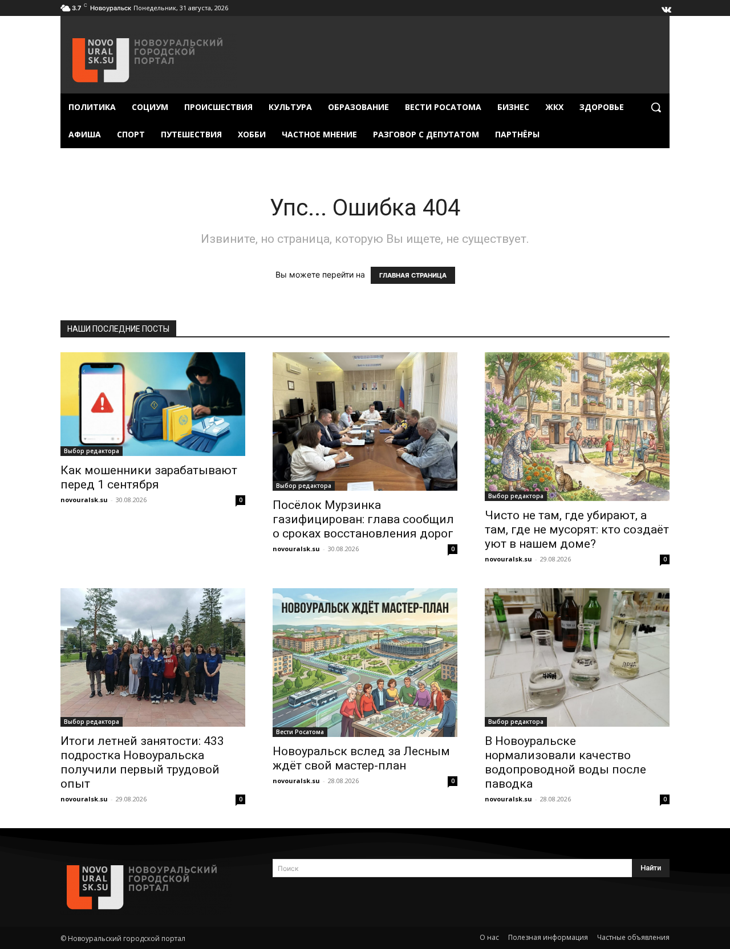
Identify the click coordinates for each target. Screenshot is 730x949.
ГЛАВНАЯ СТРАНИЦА (413, 275)
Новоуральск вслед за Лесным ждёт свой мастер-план (361, 758)
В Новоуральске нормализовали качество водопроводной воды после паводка (565, 762)
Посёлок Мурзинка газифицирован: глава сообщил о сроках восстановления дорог (363, 519)
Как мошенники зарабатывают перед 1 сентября (148, 477)
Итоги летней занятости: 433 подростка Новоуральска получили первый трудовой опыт (142, 762)
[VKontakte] (666, 7)
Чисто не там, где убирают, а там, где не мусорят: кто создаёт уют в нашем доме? (577, 529)
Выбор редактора (91, 451)
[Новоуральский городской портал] (152, 887)
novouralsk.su (84, 499)
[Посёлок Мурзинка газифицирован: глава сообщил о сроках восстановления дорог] (365, 421)
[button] (656, 107)
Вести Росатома (300, 732)
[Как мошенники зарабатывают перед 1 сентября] (152, 404)
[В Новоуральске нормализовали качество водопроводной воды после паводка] (577, 657)
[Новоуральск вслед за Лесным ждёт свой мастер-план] (365, 662)
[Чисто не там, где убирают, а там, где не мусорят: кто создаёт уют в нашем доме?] (577, 426)
